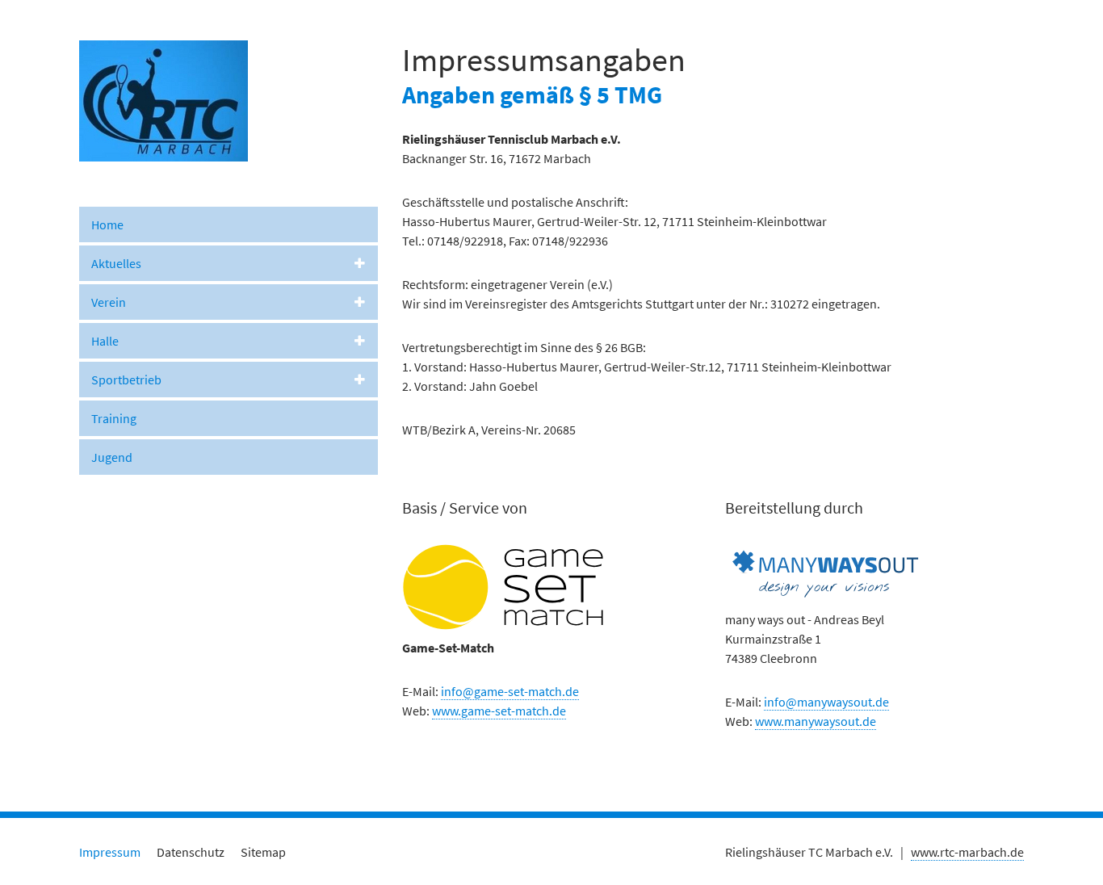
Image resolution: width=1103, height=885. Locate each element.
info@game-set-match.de (510, 691)
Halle (105, 341)
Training (113, 418)
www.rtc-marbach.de (967, 852)
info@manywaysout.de (826, 702)
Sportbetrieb (126, 379)
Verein (108, 302)
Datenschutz (190, 852)
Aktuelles (116, 263)
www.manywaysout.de (815, 721)
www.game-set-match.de (499, 711)
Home (107, 224)
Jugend (111, 457)
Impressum (109, 852)
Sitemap (263, 852)
